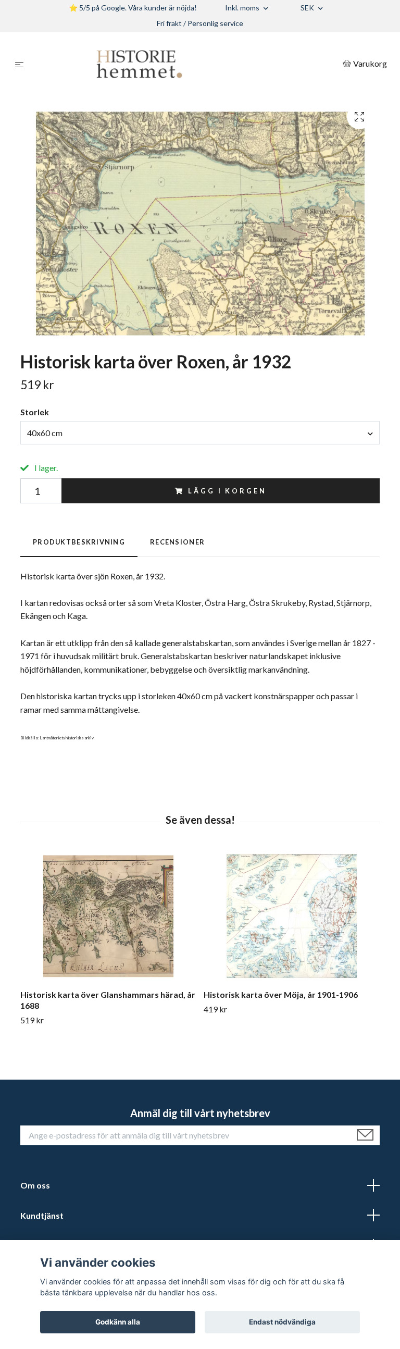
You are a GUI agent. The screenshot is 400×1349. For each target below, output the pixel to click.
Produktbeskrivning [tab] (79, 542)
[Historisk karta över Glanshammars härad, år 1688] (108, 916)
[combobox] (200, 432)
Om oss (35, 1185)
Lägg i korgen (227, 491)
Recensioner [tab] (177, 542)
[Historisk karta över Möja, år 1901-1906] (291, 916)
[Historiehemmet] (185, 64)
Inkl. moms (243, 7)
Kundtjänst (42, 1215)
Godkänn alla (117, 1322)
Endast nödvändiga (282, 1322)
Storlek (34, 412)
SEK (308, 7)
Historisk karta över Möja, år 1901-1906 (281, 994)
